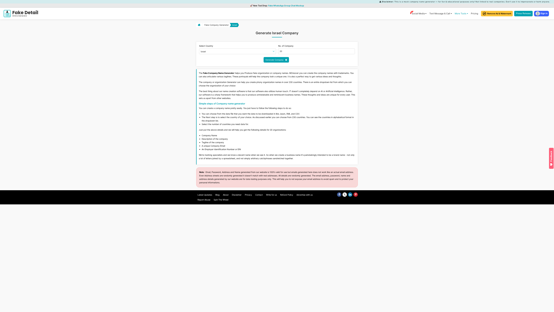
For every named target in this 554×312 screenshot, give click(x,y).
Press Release (523, 13)
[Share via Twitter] (344, 194)
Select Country (206, 46)
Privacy (248, 195)
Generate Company (274, 60)
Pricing (474, 13)
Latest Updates (205, 195)
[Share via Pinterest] (355, 194)
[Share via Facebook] (339, 194)
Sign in (544, 13)
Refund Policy (286, 195)
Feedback (551, 156)
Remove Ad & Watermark (499, 13)
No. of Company (285, 46)
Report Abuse (204, 199)
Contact (259, 195)
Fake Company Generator (216, 25)
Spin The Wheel (221, 199)
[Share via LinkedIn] (350, 194)
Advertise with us (304, 195)
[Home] (199, 25)
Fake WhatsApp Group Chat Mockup (286, 5)
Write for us (271, 195)
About (226, 195)
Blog (217, 195)
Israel (234, 25)
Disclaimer (237, 195)
